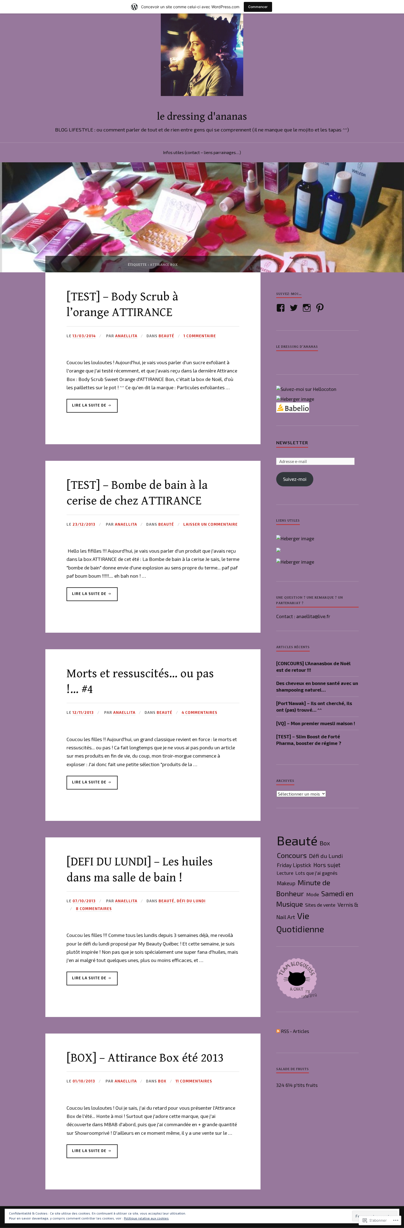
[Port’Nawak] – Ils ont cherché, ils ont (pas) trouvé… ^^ (314, 706)
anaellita (126, 336)
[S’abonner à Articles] (278, 1031)
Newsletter (292, 442)
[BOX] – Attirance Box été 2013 (145, 1058)
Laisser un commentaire (210, 524)
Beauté (166, 336)
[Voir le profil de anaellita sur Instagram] (307, 307)
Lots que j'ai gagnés (316, 873)
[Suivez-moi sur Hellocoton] (306, 389)
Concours (292, 855)
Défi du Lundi (191, 901)
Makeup (286, 883)
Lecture (285, 873)
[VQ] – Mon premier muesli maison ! (315, 723)
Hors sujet (327, 864)
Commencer (258, 7)
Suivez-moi (294, 479)
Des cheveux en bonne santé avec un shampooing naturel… (317, 686)
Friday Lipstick (294, 865)
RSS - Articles (295, 1031)
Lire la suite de (87, 408)
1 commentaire (200, 336)
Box (162, 1081)
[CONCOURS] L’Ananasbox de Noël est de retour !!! (313, 666)
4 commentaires (199, 712)
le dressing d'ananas (202, 117)
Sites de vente (320, 905)
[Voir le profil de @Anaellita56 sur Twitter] (294, 307)
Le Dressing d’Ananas (297, 346)
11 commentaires (194, 1081)
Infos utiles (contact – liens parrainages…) (202, 152)
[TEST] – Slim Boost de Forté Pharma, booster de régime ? (308, 740)
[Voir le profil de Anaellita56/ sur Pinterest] (321, 307)
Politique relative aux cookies (146, 1218)
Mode (312, 894)
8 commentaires (94, 908)
